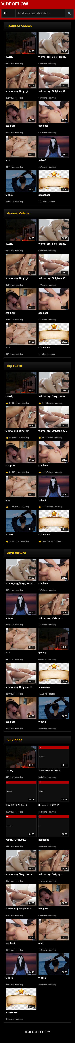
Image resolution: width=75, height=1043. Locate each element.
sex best (43, 125)
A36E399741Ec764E (49, 770)
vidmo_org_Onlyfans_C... (52, 91)
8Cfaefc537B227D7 (48, 805)
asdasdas (43, 839)
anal (8, 160)
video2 (9, 195)
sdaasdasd (44, 195)
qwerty (9, 56)
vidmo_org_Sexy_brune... (52, 56)
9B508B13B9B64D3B (17, 805)
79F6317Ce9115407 (16, 839)
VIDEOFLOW (14, 4)
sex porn (10, 125)
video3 (42, 160)
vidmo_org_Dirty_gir (17, 91)
